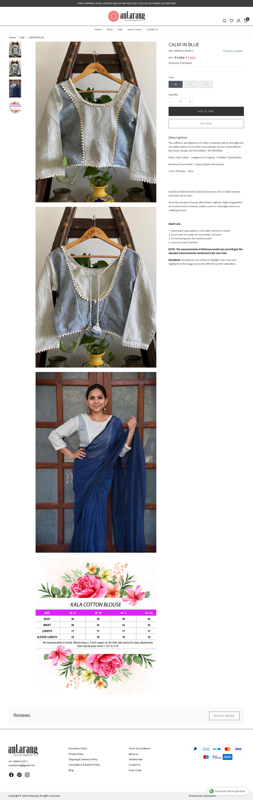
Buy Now (206, 123)
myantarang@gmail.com (21, 765)
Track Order (135, 770)
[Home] (126, 16)
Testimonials (136, 759)
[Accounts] (238, 21)
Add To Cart (206, 111)
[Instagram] (27, 775)
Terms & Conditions (140, 748)
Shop (109, 29)
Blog (71, 770)
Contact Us (152, 29)
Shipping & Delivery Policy (83, 759)
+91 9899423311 (18, 761)
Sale (119, 29)
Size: (171, 77)
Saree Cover (134, 29)
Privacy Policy (76, 754)
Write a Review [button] (224, 716)
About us (133, 754)
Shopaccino (209, 795)
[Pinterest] (19, 775)
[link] (224, 21)
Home (98, 29)
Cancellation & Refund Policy (84, 764)
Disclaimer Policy (78, 748)
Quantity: (173, 95)
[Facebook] (11, 775)
